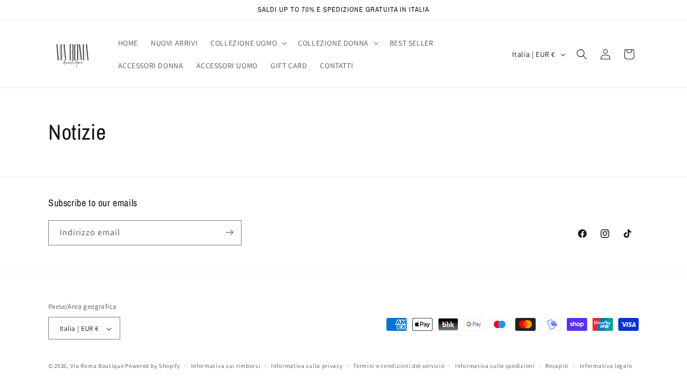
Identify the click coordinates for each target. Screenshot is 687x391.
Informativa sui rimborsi (226, 366)
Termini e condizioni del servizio (398, 366)
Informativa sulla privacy (307, 366)
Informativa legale (606, 366)
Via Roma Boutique (97, 366)
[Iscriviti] (229, 232)
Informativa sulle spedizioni (495, 366)
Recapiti (557, 366)
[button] (247, 43)
